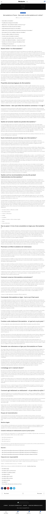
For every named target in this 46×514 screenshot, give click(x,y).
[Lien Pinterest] (8, 488)
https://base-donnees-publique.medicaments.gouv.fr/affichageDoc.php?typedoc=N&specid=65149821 (19, 454)
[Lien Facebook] (2, 488)
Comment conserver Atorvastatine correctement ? (10, 36)
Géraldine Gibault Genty (31, 466)
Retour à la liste (23, 493)
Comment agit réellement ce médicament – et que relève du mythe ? (14, 45)
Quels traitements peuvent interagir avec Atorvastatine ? (11, 28)
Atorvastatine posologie (6, 480)
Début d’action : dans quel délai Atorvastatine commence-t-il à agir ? (14, 24)
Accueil (23, 8)
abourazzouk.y (20, 17)
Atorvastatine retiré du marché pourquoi (9, 470)
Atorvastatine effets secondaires (7, 478)
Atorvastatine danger (5, 468)
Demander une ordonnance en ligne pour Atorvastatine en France (13, 41)
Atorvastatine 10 (4, 482)
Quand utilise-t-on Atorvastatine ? (7, 20)
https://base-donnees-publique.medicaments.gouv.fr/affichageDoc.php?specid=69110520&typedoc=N (20, 450)
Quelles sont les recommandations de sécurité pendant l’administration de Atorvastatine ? (17, 30)
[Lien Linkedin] (11, 488)
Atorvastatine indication (6, 474)
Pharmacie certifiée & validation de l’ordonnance (10, 34)
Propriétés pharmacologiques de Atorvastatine (10, 22)
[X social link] (5, 488)
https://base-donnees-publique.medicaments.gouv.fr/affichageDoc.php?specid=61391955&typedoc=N (19, 452)
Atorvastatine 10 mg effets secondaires (8, 472)
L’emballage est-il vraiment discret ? (8, 43)
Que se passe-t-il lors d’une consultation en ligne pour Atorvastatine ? (14, 32)
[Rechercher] (27, 2)
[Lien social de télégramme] (14, 488)
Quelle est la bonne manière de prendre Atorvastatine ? (11, 26)
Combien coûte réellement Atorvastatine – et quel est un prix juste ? (13, 40)
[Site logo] (21, 1)
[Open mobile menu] (1, 2)
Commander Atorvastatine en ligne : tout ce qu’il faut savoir (12, 38)
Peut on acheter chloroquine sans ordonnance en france (12, 484)
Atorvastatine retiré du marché (7, 476)
